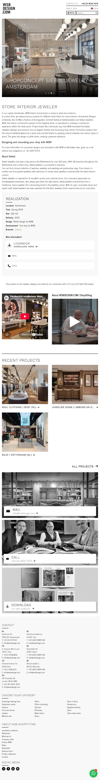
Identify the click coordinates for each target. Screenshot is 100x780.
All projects (82, 466)
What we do (6, 736)
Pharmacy (38, 710)
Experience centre (8, 704)
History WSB (7, 742)
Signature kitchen (74, 707)
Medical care (6, 715)
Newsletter (6, 747)
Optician (38, 707)
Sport (69, 710)
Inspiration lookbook (10, 730)
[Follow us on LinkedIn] (13, 768)
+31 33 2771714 (10, 639)
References (6, 733)
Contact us (72, 3)
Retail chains (39, 713)
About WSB (71, 8)
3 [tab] (51, 93)
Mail (14, 255)
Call (14, 265)
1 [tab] (46, 93)
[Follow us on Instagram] (3, 768)
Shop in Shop (72, 701)
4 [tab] (54, 93)
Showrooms (71, 704)
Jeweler (18, 229)
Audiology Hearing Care (11, 701)
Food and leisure (8, 710)
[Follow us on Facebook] (8, 768)
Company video (8, 739)
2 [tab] (48, 93)
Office (37, 701)
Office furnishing (41, 704)
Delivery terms (7, 750)
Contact (5, 756)
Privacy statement (9, 753)
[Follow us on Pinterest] (17, 768)
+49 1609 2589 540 (36, 639)
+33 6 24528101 (10, 654)
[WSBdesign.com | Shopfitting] (8, 8)
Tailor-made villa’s (74, 713)
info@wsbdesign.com (12, 642)
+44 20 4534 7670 (89, 3)
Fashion (5, 707)
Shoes (37, 715)
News (4, 745)
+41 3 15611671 (10, 669)
